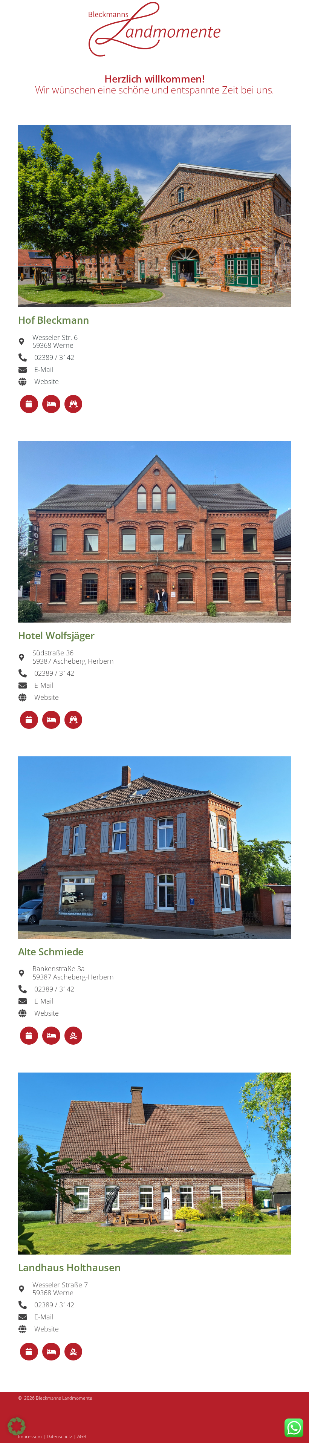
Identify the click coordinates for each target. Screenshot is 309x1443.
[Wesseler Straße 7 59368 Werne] (25, 1288)
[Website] (26, 382)
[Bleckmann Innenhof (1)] (154, 216)
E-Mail (43, 369)
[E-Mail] (26, 370)
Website (46, 381)
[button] (16, 1426)
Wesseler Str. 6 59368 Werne (55, 341)
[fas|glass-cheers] (73, 404)
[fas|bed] (51, 404)
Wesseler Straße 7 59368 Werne (60, 1289)
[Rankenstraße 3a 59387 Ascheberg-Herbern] (25, 973)
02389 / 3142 (54, 357)
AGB (81, 1436)
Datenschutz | (62, 1436)
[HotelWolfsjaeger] (154, 532)
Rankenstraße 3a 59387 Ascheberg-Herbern (73, 972)
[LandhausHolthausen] (154, 1164)
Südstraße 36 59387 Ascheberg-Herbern (73, 657)
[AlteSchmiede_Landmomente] (154, 847)
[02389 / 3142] (26, 357)
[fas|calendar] (29, 404)
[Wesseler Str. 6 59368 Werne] (25, 341)
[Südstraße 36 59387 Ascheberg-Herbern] (25, 657)
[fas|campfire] (73, 1036)
